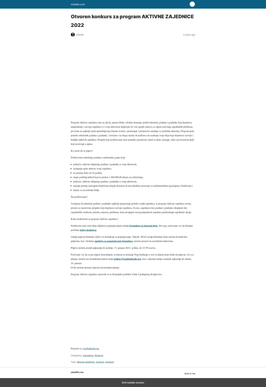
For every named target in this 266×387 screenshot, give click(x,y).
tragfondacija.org (91, 348)
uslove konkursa (88, 230)
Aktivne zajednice (86, 362)
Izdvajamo (88, 355)
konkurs (100, 362)
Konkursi (99, 355)
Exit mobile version (133, 382)
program (109, 362)
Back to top (190, 373)
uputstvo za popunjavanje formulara (114, 241)
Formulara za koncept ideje (143, 225)
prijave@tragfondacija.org (127, 259)
